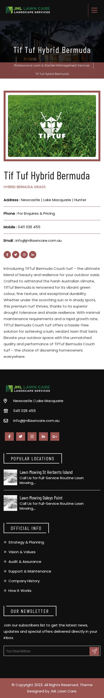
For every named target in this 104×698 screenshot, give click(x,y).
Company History (24, 580)
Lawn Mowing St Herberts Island (46, 472)
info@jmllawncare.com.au (38, 240)
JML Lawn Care (63, 691)
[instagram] (24, 254)
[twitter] (15, 254)
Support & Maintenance (29, 571)
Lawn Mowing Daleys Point (41, 497)
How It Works (19, 590)
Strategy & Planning (26, 542)
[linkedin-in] (32, 254)
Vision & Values (22, 551)
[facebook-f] (7, 254)
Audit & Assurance (24, 561)
